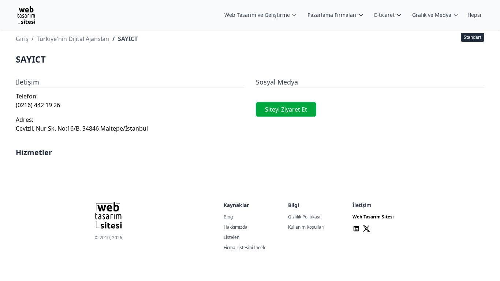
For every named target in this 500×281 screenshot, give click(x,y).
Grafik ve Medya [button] (431, 14)
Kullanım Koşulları (306, 227)
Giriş (22, 39)
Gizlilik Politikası (304, 217)
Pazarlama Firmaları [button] (332, 14)
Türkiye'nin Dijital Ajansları (73, 39)
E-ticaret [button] (384, 14)
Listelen (231, 237)
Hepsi (474, 14)
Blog (228, 217)
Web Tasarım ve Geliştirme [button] (257, 14)
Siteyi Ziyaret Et (286, 109)
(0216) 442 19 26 (38, 105)
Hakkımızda (235, 227)
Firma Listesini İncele (245, 247)
